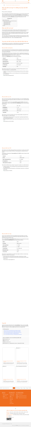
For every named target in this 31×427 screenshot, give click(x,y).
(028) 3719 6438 (21, 395)
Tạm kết (3, 25)
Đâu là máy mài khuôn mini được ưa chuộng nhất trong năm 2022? (12, 332)
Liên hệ (11, 400)
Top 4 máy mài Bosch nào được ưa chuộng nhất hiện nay (11, 333)
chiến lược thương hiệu (26, 425)
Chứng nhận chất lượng (12, 396)
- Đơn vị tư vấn (21, 425)
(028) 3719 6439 (21, 396)
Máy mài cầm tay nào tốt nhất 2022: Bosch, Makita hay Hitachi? (12, 330)
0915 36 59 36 (24, 396)
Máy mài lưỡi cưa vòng (6, 24)
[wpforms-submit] (14, 388)
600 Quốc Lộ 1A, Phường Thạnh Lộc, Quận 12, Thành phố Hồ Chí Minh (14, 343)
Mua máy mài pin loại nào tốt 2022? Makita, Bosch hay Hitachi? (12, 331)
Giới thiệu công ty (12, 394)
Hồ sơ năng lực (12, 403)
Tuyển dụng (11, 399)
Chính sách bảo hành (5, 394)
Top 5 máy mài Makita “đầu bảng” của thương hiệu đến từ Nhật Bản (13, 334)
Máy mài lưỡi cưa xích (6, 22)
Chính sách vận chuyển (5, 396)
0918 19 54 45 (25, 395)
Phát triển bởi (14, 425)
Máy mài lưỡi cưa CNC (6, 23)
